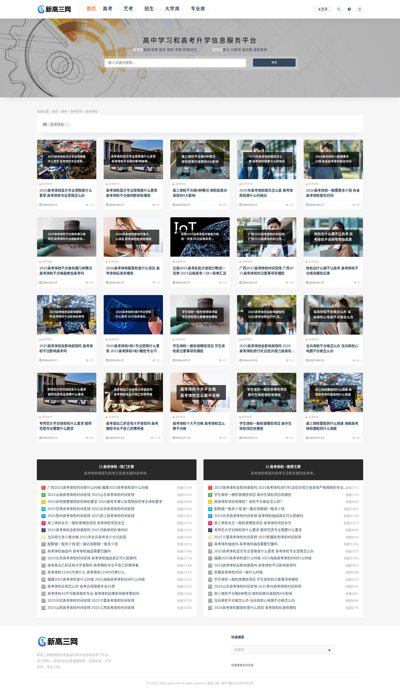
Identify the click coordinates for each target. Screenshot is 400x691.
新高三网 (213, 683)
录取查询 (260, 50)
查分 (226, 50)
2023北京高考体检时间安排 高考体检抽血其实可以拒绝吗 (92, 558)
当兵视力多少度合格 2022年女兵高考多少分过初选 (86, 537)
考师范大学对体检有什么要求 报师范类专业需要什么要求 (258, 530)
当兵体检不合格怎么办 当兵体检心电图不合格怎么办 (254, 600)
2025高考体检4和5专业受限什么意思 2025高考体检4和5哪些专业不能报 (133, 351)
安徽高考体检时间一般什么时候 (238, 572)
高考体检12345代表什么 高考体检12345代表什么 (86, 572)
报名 (162, 50)
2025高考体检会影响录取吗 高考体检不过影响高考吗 (255, 565)
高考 (64, 111)
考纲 (178, 50)
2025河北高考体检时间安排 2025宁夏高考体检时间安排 (90, 600)
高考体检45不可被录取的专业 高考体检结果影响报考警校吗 (93, 593)
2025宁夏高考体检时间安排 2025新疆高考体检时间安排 (257, 537)
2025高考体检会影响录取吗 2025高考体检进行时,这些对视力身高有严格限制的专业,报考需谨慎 (265, 351)
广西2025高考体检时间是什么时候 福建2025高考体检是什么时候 (97, 487)
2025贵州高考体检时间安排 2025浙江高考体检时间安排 (90, 516)
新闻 (146, 50)
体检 (170, 50)
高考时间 (190, 50)
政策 (154, 50)
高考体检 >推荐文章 (285, 467)
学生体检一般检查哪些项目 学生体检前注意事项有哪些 (256, 579)
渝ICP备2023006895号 (237, 683)
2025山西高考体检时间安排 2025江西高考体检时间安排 (90, 608)
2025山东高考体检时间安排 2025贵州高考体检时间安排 (257, 586)
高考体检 (92, 111)
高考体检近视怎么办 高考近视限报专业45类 (81, 586)
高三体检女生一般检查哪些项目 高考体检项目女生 (86, 523)
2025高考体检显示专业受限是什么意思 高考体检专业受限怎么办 (264, 551)
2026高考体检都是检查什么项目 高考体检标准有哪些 (255, 608)
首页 (55, 111)
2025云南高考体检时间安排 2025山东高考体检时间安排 (90, 495)
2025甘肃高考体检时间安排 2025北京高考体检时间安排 (90, 509)
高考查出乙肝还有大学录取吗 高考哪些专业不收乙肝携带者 (93, 565)
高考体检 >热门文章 (118, 467)
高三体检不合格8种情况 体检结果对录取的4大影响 (253, 593)
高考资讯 (76, 111)
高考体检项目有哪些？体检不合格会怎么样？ (249, 502)
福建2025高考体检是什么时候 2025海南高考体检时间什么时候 (96, 579)
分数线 (236, 50)
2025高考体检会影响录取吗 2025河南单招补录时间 (87, 530)
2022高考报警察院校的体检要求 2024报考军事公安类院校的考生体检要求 (104, 502)
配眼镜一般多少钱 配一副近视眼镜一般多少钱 (82, 544)
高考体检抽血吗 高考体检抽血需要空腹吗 (79, 551)
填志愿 (247, 50)
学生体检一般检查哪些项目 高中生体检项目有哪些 (252, 495)
